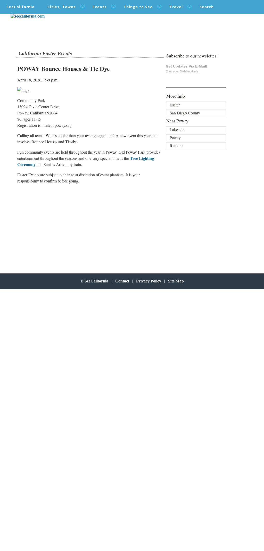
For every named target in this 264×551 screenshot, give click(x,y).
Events (100, 6)
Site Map (176, 281)
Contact (122, 281)
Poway (175, 137)
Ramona (176, 145)
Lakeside (177, 129)
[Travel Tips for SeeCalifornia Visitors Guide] (28, 16)
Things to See (138, 6)
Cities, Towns (61, 6)
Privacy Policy (148, 281)
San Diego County (185, 112)
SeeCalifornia (20, 6)
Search (207, 6)
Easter (175, 104)
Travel (176, 6)
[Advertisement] (60, 224)
